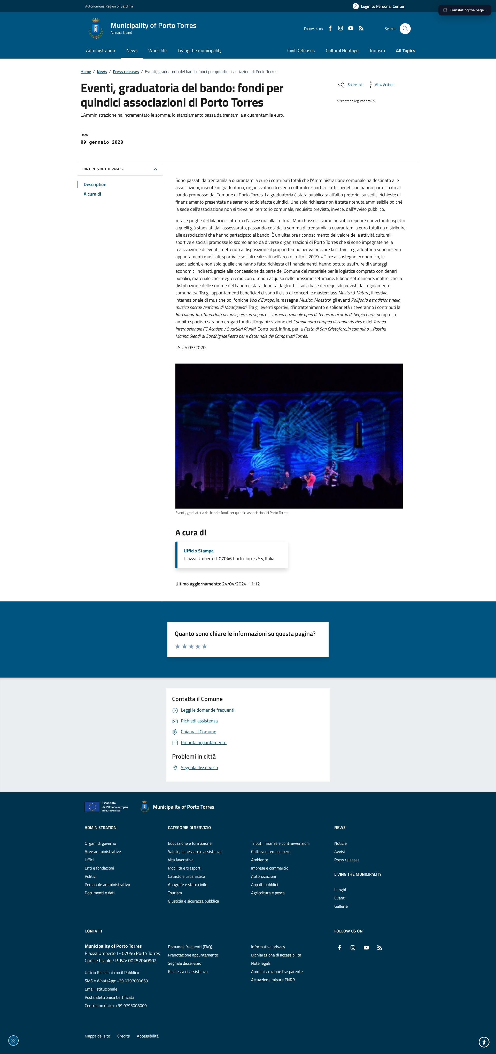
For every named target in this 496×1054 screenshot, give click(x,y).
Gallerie (341, 906)
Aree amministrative (103, 851)
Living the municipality (358, 874)
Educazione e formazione (190, 843)
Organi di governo (100, 843)
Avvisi (339, 851)
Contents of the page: (101, 169)
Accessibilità (148, 1036)
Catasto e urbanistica (186, 876)
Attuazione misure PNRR (273, 980)
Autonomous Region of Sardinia (109, 6)
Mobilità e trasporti (185, 868)
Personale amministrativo (107, 884)
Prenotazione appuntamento (193, 955)
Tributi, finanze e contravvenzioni (280, 843)
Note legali (260, 963)
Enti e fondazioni (99, 868)
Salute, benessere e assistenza (195, 851)
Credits (123, 1036)
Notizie (340, 843)
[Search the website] (405, 28)
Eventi (340, 898)
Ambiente (259, 860)
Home (86, 71)
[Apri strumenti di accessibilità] (484, 1042)
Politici (91, 876)
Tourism (377, 50)
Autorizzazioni (263, 876)
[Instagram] (338, 28)
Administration (101, 827)
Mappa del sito (97, 1036)
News (102, 71)
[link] (289, 436)
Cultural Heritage (342, 50)
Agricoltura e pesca (268, 893)
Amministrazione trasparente (277, 971)
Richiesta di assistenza (188, 971)
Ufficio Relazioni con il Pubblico (112, 972)
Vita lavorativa (180, 860)
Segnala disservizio (184, 963)
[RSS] (359, 28)
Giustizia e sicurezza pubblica (193, 901)
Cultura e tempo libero (270, 851)
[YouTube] (349, 28)
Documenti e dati (100, 893)
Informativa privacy (268, 947)
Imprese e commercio (269, 868)
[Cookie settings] (13, 1040)
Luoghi (340, 890)
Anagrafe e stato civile (187, 884)
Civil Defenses (301, 50)
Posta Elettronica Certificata (109, 997)
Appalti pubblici (264, 884)
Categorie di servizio (189, 827)
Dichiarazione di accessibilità (276, 955)
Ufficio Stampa (199, 551)
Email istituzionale (101, 989)
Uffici (89, 860)
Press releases (126, 71)
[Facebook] (328, 28)
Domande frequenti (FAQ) (190, 947)
